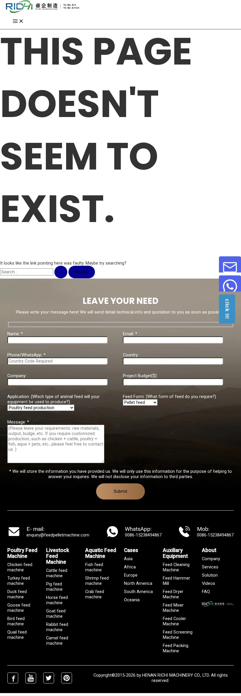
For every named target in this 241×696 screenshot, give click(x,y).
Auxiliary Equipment (175, 553)
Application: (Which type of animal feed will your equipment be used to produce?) (53, 399)
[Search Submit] (60, 272)
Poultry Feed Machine (22, 553)
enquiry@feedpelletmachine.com (57, 535)
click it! (227, 309)
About (209, 550)
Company (211, 558)
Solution (210, 575)
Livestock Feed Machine (57, 556)
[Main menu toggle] (18, 21)
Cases (131, 550)
